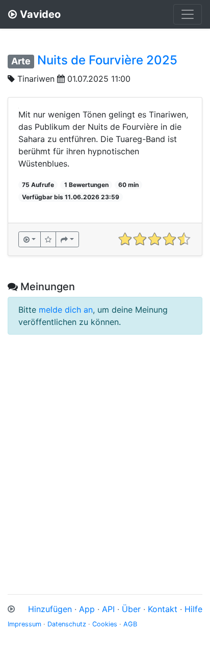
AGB (130, 624)
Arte (21, 61)
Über (131, 609)
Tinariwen (36, 79)
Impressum (24, 624)
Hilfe (193, 609)
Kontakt (162, 609)
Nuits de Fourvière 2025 (107, 60)
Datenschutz (66, 624)
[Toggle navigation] (187, 14)
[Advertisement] (105, 456)
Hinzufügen (50, 609)
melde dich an (66, 309)
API (108, 609)
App (87, 609)
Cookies (104, 624)
